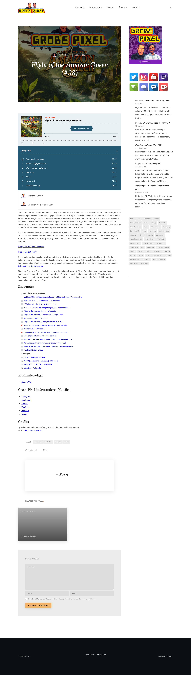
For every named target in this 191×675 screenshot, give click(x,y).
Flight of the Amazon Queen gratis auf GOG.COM (43, 321)
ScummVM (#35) (153, 145)
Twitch (24, 403)
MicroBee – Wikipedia (32, 368)
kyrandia (149, 235)
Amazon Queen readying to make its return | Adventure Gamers (49, 339)
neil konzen (134, 247)
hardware (152, 231)
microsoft (161, 239)
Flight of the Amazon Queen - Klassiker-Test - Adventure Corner (48, 346)
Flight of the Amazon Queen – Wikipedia (40, 311)
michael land (149, 239)
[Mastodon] (153, 87)
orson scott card (163, 247)
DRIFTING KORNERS (33, 430)
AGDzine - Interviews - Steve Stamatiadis (40, 304)
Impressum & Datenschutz (95, 655)
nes (142, 247)
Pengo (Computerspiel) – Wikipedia (38, 364)
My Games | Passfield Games (35, 318)
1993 (138, 219)
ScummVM (26, 382)
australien (48, 442)
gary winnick (134, 231)
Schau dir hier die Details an (30, 266)
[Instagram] (143, 77)
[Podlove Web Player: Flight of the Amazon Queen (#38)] (69, 151)
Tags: (28, 441)
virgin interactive (159, 259)
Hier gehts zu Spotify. (27, 251)
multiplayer (160, 243)
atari (145, 223)
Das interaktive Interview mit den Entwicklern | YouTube (45, 332)
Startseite (80, 7)
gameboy (166, 227)
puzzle (140, 251)
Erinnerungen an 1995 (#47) (157, 100)
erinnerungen (155, 227)
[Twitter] (133, 77)
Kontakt (135, 7)
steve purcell (157, 255)
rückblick (166, 251)
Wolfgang (66, 55)
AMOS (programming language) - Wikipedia (41, 361)
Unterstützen (95, 7)
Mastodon (25, 400)
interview (133, 235)
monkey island (135, 243)
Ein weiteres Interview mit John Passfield (40, 336)
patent (132, 251)
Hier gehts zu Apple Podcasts (31, 246)
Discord (110, 7)
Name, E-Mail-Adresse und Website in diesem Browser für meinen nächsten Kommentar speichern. (61, 599)
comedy (58, 442)
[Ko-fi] (163, 87)
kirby (141, 235)
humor (66, 442)
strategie (168, 255)
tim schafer (146, 259)
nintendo (150, 247)
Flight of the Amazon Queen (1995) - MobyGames (43, 314)
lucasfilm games (136, 239)
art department (135, 223)
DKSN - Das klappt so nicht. (34, 357)
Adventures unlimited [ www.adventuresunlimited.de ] (45, 343)
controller (162, 223)
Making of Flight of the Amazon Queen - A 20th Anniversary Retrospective (53, 297)
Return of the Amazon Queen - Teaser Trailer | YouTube (45, 325)
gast (144, 231)
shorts (140, 255)
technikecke (134, 259)
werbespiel (134, 263)
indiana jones (164, 231)
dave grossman (135, 227)
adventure (37, 442)
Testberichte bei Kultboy (33, 350)
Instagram (26, 396)
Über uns (122, 7)
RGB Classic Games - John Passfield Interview (42, 300)
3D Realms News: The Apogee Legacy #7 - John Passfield (47, 307)
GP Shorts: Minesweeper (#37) (156, 122)
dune (146, 227)
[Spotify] (133, 87)
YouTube (25, 407)
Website (25, 410)
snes (147, 255)
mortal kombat (148, 243)
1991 (132, 219)
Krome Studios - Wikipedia (34, 329)
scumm (132, 255)
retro (147, 251)
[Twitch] (163, 77)
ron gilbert (156, 251)
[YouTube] (153, 77)
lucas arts (159, 235)
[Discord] (143, 87)
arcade (156, 219)
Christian (139, 145)
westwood (144, 263)
